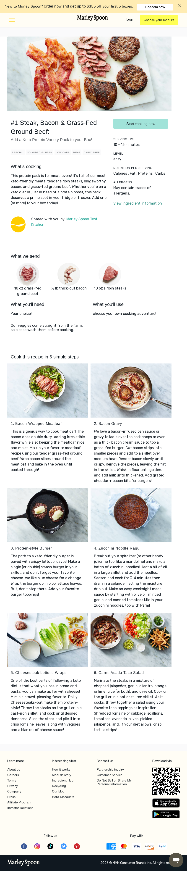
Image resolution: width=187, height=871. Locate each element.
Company (14, 791)
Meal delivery (61, 775)
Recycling (59, 786)
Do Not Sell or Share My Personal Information (114, 782)
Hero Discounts (63, 797)
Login (130, 19)
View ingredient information (137, 203)
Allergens (122, 182)
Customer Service (109, 775)
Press (11, 797)
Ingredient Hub (62, 780)
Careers (13, 775)
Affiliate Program (19, 802)
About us (13, 769)
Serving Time (124, 139)
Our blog (58, 791)
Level (118, 153)
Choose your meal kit (159, 20)
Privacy (12, 786)
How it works (61, 769)
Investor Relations (20, 808)
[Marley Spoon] (23, 863)
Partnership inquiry (110, 769)
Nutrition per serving (132, 168)
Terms (11, 780)
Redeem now (155, 7)
